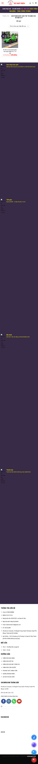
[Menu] (2, 3)
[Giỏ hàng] (36, 3)
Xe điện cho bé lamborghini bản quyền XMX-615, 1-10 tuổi (10, 51)
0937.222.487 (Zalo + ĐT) (7, 692)
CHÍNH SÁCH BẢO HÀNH (9, 658)
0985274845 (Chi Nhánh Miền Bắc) (9, 696)
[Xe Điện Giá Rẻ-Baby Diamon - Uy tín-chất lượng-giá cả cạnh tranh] (16, 3)
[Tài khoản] (30, 3)
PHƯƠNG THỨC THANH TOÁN (10, 670)
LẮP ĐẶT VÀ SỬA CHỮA (8, 677)
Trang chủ (5, 16)
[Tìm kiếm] (33, 3)
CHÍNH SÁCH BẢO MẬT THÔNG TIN (11, 664)
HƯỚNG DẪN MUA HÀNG (9, 674)
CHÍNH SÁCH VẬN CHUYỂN (9, 667)
